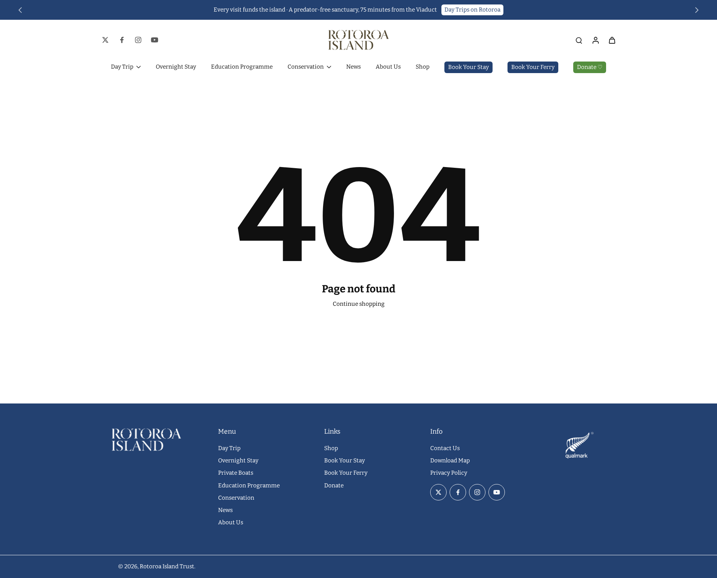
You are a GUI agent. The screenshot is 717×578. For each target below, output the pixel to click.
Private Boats (235, 472)
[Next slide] (697, 10)
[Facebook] (122, 40)
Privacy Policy (448, 472)
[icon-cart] (611, 39)
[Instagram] (138, 40)
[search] (579, 39)
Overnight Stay (238, 460)
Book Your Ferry (345, 472)
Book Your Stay (344, 460)
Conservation (236, 497)
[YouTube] (154, 40)
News (225, 510)
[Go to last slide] (20, 10)
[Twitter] (105, 40)
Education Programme (249, 485)
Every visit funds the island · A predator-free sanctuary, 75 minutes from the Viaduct (325, 9)
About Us (230, 522)
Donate (334, 485)
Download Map (450, 460)
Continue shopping (359, 304)
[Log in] (595, 39)
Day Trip (229, 448)
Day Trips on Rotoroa (472, 9)
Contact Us (445, 448)
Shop (331, 448)
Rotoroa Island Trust (167, 566)
